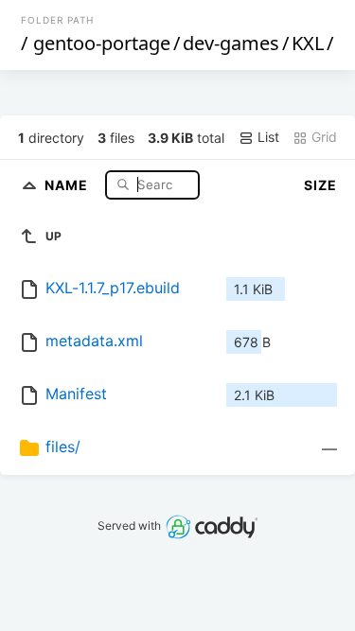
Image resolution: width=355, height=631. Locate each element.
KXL (308, 43)
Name (68, 184)
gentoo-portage (101, 43)
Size (320, 185)
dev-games (231, 43)
